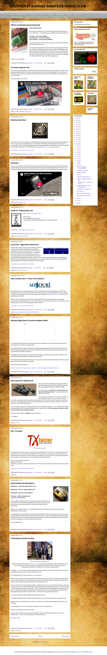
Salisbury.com (34, 563)
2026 (77, 118)
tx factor (26, 111)
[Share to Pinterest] (53, 63)
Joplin (19, 236)
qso (25, 270)
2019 (77, 133)
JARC (16, 236)
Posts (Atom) (43, 642)
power (29, 312)
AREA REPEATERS (78, 14)
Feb (78, 198)
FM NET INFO (42, 14)
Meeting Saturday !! (19, 120)
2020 (77, 131)
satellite (22, 111)
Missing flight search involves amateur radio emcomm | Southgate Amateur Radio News (34, 368)
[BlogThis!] (49, 63)
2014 (77, 144)
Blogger (90, 652)
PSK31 (22, 270)
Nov (78, 148)
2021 (77, 129)
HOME (12, 14)
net (18, 422)
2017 (77, 137)
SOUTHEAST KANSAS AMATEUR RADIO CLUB (47, 6)
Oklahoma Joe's (45, 147)
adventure (17, 270)
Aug (78, 154)
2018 (77, 135)
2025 (77, 120)
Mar (78, 165)
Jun (78, 158)
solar (32, 312)
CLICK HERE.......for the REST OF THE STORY (22, 150)
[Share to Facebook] (52, 63)
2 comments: (37, 267)
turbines (37, 312)
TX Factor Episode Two (20, 67)
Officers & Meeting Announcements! (25, 25)
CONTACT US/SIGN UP (21, 14)
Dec (78, 145)
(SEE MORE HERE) (15, 618)
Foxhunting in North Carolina (22, 538)
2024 (77, 122)
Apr (78, 163)
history (20, 202)
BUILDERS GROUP (29, 17)
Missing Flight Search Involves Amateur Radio (29, 320)
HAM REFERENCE (60, 14)
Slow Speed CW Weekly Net (22, 381)
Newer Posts (15, 636)
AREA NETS (50, 14)
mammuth (78, 652)
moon (24, 202)
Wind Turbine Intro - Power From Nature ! (28, 279)
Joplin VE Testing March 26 (22, 210)
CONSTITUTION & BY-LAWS (42, 17)
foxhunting (18, 630)
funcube (17, 111)
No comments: (38, 63)
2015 (77, 141)
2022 (77, 127)
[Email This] (47, 63)
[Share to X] (50, 63)
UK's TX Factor (17, 431)
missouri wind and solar (21, 312)
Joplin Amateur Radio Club (34, 213)
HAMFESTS (69, 14)
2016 (77, 139)
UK (30, 111)
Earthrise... (15, 163)
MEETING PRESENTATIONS (17, 17)
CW (15, 422)
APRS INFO (66, 17)
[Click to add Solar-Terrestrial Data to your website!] (85, 64)
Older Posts (65, 636)
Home (40, 636)
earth (16, 202)
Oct (78, 150)
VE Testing (24, 236)
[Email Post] (45, 63)
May (78, 160)
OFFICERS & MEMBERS (56, 17)
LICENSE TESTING (33, 14)
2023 (77, 124)
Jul (78, 156)
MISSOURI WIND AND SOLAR (53, 294)
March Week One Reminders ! (23, 483)
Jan (78, 200)
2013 (77, 203)
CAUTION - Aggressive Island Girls (25, 245)
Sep (78, 152)
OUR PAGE (17, 497)
